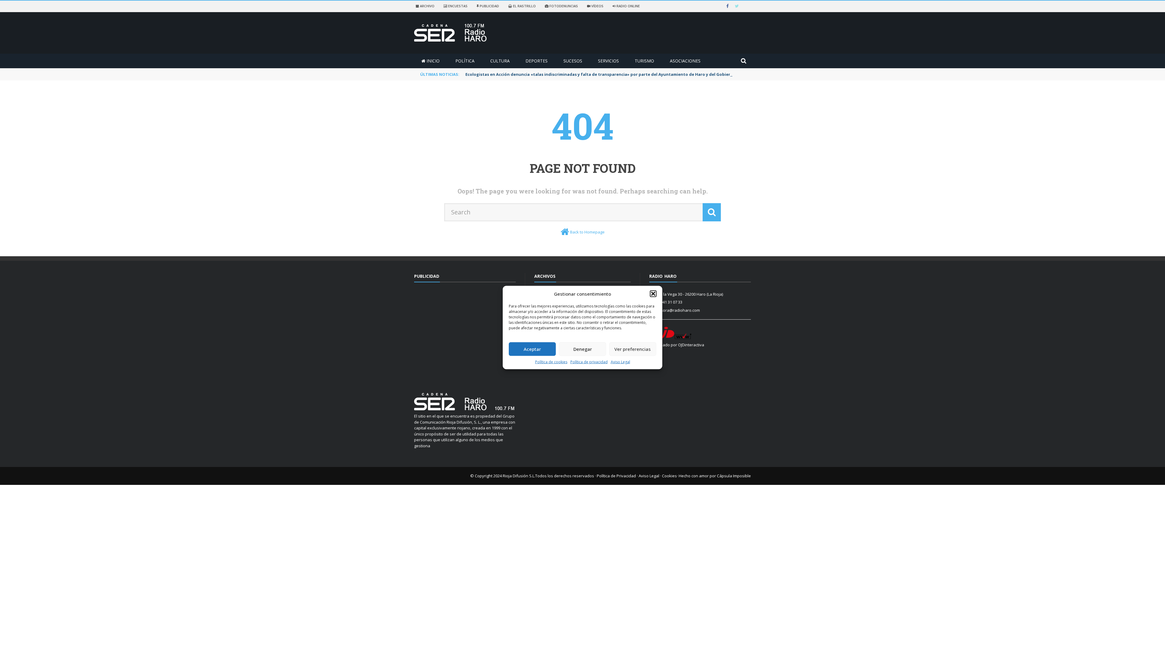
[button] (653, 294)
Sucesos (572, 61)
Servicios (608, 61)
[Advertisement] (465, 333)
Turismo (644, 61)
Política (464, 61)
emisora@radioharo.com (677, 310)
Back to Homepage (587, 232)
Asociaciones (685, 61)
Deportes (536, 61)
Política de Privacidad (616, 476)
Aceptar (532, 349)
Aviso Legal (620, 361)
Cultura (500, 61)
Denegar (582, 349)
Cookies (669, 476)
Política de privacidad (589, 361)
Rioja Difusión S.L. (519, 476)
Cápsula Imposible (734, 476)
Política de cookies (551, 361)
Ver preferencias (632, 349)
